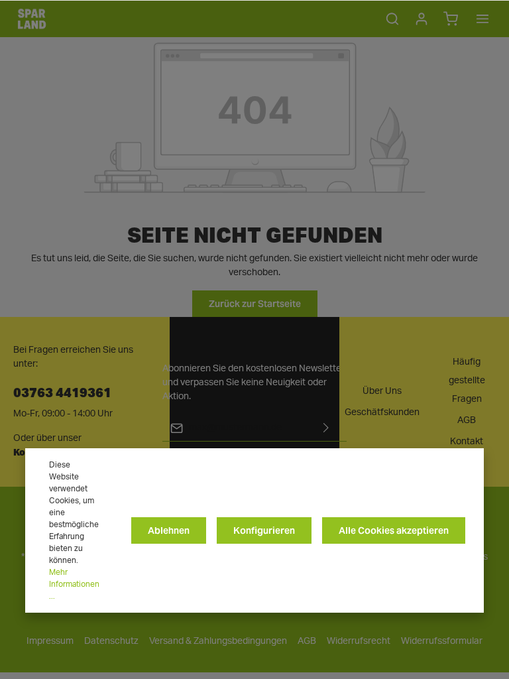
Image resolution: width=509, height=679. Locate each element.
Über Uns (382, 391)
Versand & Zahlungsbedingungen (218, 641)
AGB (466, 420)
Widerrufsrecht (358, 641)
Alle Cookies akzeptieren (394, 530)
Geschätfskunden (382, 412)
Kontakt (466, 441)
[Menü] (482, 18)
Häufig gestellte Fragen (467, 380)
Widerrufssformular (441, 641)
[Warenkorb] (450, 18)
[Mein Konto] (421, 18)
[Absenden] (326, 428)
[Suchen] (392, 18)
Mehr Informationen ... (74, 584)
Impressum (50, 641)
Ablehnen (169, 530)
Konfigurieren (264, 530)
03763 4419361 (62, 392)
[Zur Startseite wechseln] (31, 18)
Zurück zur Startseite (255, 304)
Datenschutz (111, 641)
